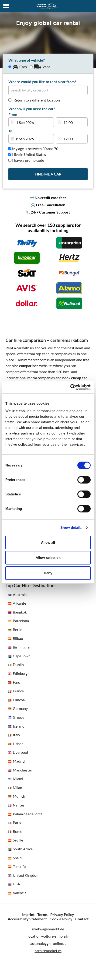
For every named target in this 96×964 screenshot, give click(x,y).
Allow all (48, 542)
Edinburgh (21, 673)
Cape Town (22, 656)
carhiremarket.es (48, 950)
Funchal (19, 700)
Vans (46, 66)
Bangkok (20, 612)
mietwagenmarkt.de (48, 929)
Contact (82, 919)
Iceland (18, 726)
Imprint (28, 914)
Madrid (19, 761)
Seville (18, 840)
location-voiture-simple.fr (48, 936)
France (18, 691)
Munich (19, 796)
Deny (48, 573)
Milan (17, 787)
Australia (20, 594)
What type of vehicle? (26, 60)
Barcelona (21, 620)
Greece (18, 717)
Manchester (22, 770)
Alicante (19, 603)
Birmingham (22, 647)
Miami (18, 778)
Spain (17, 857)
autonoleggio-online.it (48, 943)
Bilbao (18, 638)
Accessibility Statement (27, 919)
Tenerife (19, 866)
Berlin (17, 629)
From (12, 114)
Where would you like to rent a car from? (42, 81)
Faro (16, 682)
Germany (20, 708)
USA (16, 884)
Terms (42, 914)
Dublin (18, 664)
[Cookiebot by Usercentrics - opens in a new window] (70, 387)
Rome (17, 831)
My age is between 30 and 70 (34, 148)
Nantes (18, 805)
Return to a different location (37, 100)
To (10, 131)
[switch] (84, 480)
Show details (71, 527)
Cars (23, 66)
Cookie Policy (61, 919)
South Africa (23, 849)
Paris (17, 822)
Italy (16, 735)
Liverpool (20, 752)
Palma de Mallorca (27, 814)
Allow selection (48, 558)
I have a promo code (27, 160)
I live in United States (28, 154)
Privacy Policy (62, 914)
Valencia (19, 892)
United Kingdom (26, 875)
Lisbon (18, 743)
